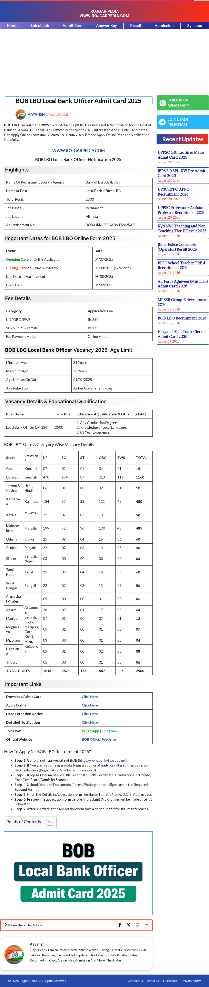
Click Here (90, 696)
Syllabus (194, 25)
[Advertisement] (104, 60)
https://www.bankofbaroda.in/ (102, 760)
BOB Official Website (99, 739)
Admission (164, 25)
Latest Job (40, 25)
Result (135, 25)
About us (153, 981)
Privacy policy (191, 981)
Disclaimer (170, 981)
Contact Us (135, 981)
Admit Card (72, 25)
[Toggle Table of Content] (47, 822)
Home (12, 25)
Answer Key (106, 25)
